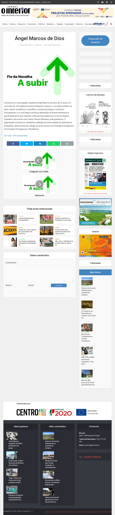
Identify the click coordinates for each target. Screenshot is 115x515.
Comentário (11, 262)
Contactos (4, 2)
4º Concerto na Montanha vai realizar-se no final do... (88, 314)
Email (31, 285)
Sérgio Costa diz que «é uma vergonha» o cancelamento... (51, 464)
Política (41, 24)
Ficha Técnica (13, 2)
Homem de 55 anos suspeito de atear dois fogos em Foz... (62, 231)
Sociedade (69, 24)
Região (60, 24)
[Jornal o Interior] (16, 10)
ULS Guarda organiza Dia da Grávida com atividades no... (27, 243)
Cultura (12, 24)
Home (4, 24)
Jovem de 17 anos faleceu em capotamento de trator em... (27, 231)
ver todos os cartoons (95, 132)
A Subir (9, 135)
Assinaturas (90, 24)
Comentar (37, 45)
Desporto (22, 24)
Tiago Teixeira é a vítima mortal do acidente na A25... (15, 480)
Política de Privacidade (104, 512)
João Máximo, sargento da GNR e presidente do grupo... (15, 444)
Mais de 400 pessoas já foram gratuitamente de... (88, 382)
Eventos (79, 24)
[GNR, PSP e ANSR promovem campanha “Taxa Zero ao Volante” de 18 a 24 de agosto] (87, 350)
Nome (9, 285)
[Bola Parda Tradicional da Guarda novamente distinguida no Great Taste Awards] (87, 327)
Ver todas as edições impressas (95, 193)
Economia (32, 24)
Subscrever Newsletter (26, 2)
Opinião (49, 24)
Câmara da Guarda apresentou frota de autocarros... (52, 500)
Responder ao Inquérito (95, 40)
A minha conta (45, 2)
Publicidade (69, 512)
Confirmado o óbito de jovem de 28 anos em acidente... (16, 463)
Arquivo (37, 2)
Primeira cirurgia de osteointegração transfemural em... (16, 497)
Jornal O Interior (92, 456)
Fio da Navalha (20, 135)
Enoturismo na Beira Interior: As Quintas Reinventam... (52, 482)
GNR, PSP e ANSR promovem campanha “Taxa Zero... (87, 360)
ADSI (31, 511)
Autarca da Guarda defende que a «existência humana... (88, 291)
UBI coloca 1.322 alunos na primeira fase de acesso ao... (64, 243)
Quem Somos (50, 512)
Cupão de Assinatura (89, 512)
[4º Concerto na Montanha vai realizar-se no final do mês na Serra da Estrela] (87, 304)
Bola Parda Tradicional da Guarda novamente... (86, 337)
